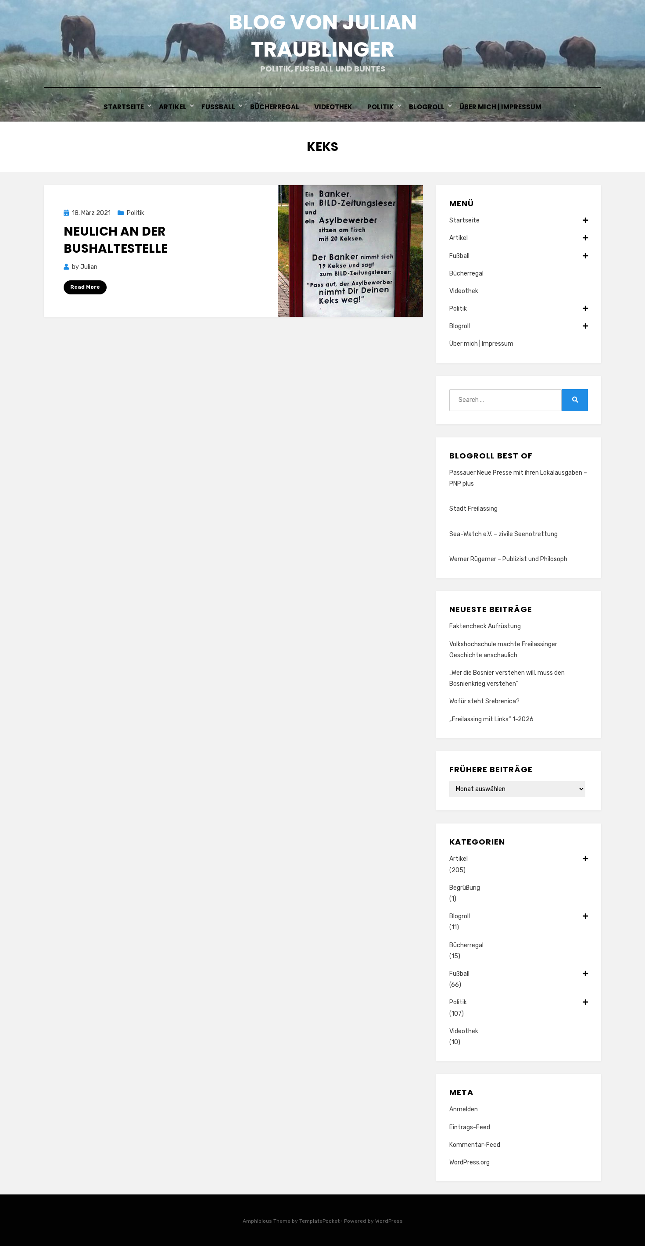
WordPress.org (469, 1162)
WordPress (389, 1221)
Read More (85, 287)
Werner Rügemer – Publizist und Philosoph (508, 559)
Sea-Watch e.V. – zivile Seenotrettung (503, 534)
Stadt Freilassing (473, 508)
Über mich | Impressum (500, 106)
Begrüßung (464, 888)
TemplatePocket (319, 1221)
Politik (380, 106)
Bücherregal (274, 106)
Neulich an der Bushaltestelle (116, 240)
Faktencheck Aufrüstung (485, 626)
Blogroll (426, 106)
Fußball (218, 106)
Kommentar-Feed (474, 1145)
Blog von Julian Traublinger (323, 35)
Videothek (333, 106)
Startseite (124, 106)
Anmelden (463, 1109)
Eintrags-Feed (469, 1127)
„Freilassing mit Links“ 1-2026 (491, 719)
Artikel (172, 106)
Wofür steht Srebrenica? (484, 701)
